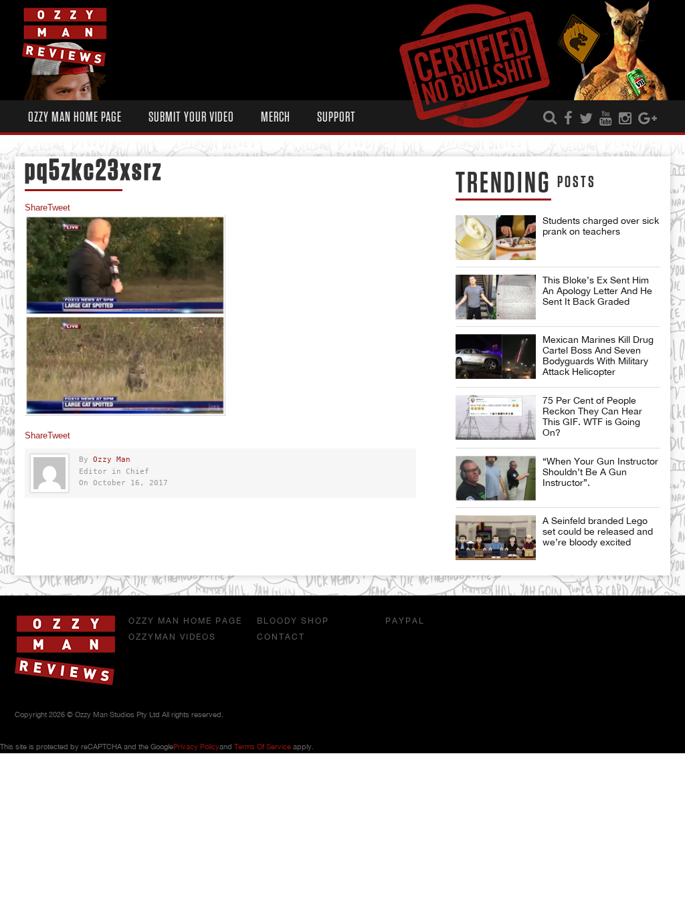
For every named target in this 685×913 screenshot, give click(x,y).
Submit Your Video (191, 117)
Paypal (405, 621)
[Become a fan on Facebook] (568, 119)
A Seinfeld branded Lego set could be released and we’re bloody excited (598, 531)
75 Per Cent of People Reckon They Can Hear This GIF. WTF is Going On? (592, 416)
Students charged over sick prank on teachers (601, 226)
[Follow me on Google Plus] (647, 119)
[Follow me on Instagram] (625, 119)
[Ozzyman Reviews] (65, 682)
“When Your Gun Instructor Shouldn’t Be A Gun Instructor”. (600, 472)
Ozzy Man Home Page (75, 117)
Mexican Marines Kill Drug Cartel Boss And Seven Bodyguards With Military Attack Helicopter (598, 355)
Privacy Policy (196, 747)
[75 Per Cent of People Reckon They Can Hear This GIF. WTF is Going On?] (496, 417)
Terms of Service (262, 747)
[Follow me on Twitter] (586, 119)
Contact (281, 637)
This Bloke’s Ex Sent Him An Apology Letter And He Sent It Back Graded (597, 291)
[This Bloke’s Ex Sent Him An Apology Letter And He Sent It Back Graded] (496, 297)
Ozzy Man (111, 459)
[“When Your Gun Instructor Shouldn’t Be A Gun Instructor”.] (496, 478)
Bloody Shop (293, 621)
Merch (275, 117)
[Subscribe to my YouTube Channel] (605, 119)
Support (336, 117)
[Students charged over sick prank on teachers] (496, 237)
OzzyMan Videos (172, 637)
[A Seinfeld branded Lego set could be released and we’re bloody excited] (496, 537)
